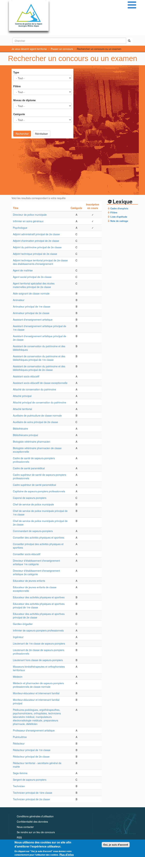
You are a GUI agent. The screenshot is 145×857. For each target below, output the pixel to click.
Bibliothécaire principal (25, 435)
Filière (17, 86)
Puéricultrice (20, 737)
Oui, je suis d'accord (115, 844)
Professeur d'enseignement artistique (34, 730)
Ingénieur (18, 637)
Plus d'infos (66, 854)
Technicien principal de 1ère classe (32, 792)
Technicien (19, 786)
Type (16, 72)
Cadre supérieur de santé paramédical (34, 485)
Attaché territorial (22, 409)
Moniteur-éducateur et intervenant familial (36, 693)
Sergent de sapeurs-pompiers (29, 779)
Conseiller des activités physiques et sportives (38, 537)
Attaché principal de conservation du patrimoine (39, 402)
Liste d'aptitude (118, 216)
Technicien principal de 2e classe (31, 799)
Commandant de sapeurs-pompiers (33, 531)
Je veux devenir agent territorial (29, 49)
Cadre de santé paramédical (29, 468)
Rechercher (22, 133)
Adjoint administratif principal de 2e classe (36, 234)
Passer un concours (62, 49)
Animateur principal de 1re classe (31, 306)
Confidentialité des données (32, 821)
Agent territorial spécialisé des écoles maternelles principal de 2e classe (33, 285)
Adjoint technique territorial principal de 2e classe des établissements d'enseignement (40, 262)
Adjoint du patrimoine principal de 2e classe (37, 247)
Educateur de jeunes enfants (29, 580)
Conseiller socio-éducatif (26, 554)
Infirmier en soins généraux (28, 221)
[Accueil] (29, 15)
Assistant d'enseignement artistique (33, 319)
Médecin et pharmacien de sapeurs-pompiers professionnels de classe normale (38, 684)
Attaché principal (22, 396)
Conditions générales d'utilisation (35, 816)
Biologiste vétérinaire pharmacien (31, 441)
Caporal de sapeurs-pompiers (29, 498)
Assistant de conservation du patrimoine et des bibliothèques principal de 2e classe (39, 368)
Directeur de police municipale (30, 214)
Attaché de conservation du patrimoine (34, 389)
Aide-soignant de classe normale (31, 293)
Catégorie (19, 114)
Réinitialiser (41, 133)
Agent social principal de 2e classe (32, 277)
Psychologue (20, 227)
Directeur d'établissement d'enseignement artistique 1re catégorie (36, 562)
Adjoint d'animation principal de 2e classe (36, 240)
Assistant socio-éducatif (26, 376)
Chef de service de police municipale (33, 504)
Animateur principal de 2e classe (31, 313)
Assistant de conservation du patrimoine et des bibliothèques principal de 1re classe (39, 357)
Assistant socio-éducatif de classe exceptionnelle (40, 383)
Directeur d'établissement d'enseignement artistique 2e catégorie (36, 572)
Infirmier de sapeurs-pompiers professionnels (38, 630)
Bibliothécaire (20, 428)
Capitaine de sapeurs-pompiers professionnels (39, 491)
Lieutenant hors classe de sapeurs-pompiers (38, 660)
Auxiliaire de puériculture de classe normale (37, 415)
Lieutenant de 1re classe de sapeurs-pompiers (39, 643)
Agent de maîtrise (23, 270)
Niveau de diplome (24, 100)
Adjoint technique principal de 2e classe (35, 254)
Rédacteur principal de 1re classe (31, 750)
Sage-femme (20, 773)
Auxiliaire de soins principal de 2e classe (35, 422)
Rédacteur (19, 743)
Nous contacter (25, 827)
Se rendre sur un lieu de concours (36, 832)
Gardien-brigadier (23, 624)
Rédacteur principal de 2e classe (31, 756)
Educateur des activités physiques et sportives (39, 597)
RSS (19, 837)
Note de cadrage (119, 221)
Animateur (18, 300)
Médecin (17, 676)
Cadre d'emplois (119, 208)
